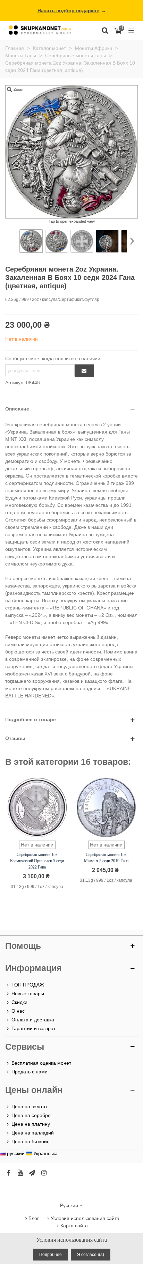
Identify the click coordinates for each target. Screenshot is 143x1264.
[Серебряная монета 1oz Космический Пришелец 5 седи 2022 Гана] (37, 807)
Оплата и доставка (32, 1019)
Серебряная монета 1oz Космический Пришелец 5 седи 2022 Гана (37, 861)
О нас (18, 1011)
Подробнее (50, 1254)
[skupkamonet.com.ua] (40, 30)
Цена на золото (29, 1106)
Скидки (19, 1002)
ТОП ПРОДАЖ (27, 985)
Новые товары (27, 993)
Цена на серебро (31, 1115)
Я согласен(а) (90, 1254)
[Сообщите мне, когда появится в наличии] (84, 370)
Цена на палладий (32, 1133)
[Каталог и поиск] (104, 30)
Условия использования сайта (85, 1218)
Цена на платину (30, 1124)
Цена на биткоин (30, 1141)
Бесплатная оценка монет (41, 1063)
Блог (33, 1218)
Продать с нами (29, 1071)
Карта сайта (74, 1225)
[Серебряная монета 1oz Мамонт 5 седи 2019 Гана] (106, 807)
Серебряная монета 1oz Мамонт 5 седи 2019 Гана (106, 857)
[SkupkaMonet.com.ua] (131, 30)
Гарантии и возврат (33, 1028)
